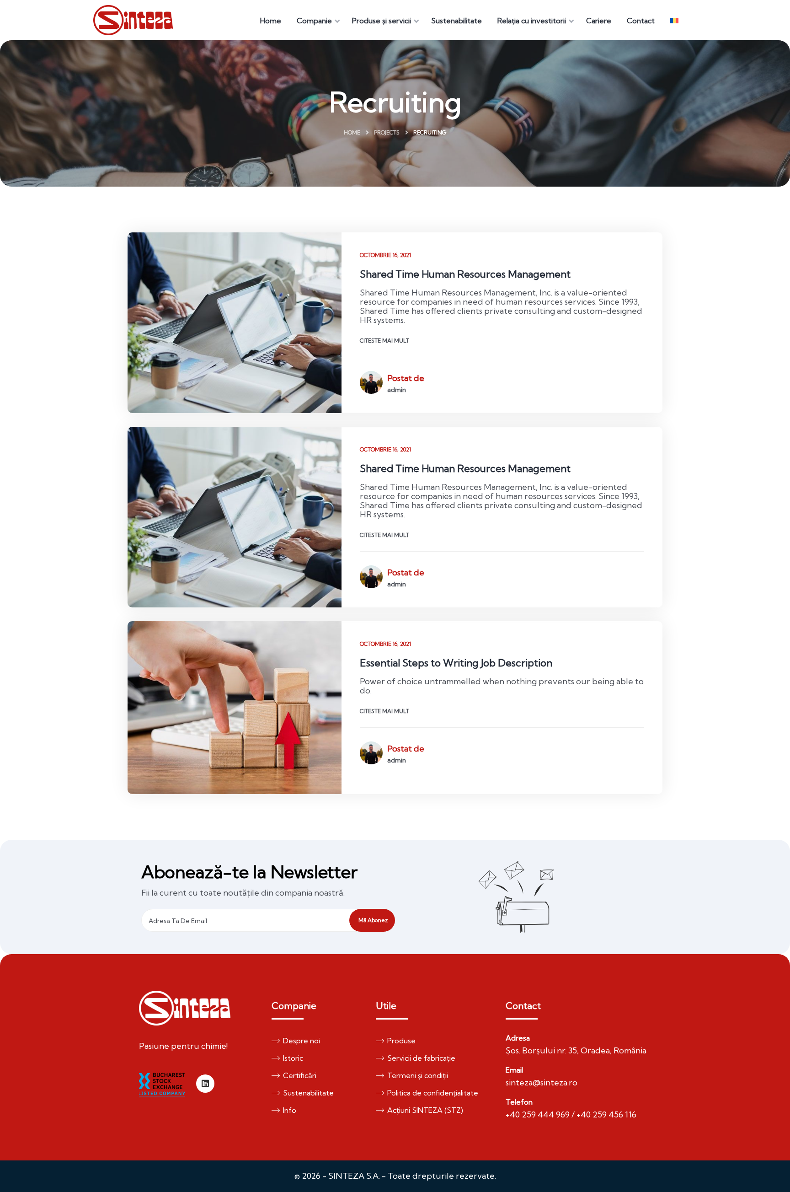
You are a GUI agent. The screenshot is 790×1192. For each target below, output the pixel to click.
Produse (401, 1040)
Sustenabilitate (308, 1092)
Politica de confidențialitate (432, 1092)
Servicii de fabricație (421, 1058)
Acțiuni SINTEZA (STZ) (425, 1110)
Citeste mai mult (384, 340)
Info (289, 1110)
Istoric (293, 1058)
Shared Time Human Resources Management (465, 274)
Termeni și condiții (417, 1075)
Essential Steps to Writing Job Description (456, 662)
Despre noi (301, 1040)
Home (352, 132)
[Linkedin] (205, 1083)
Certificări (299, 1075)
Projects (387, 132)
